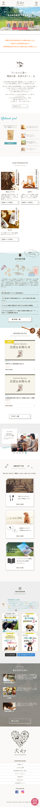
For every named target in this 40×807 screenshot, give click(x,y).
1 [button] (14, 453)
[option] (20, 19)
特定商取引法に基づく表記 (20, 770)
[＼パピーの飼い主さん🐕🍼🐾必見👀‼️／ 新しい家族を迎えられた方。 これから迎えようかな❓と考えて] (29, 642)
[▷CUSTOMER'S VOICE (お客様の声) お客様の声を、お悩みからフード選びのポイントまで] (10, 622)
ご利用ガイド (20, 764)
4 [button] (23, 453)
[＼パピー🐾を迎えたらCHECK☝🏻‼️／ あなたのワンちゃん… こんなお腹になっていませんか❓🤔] (10, 642)
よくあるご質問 (20, 767)
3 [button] (20, 453)
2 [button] (17, 453)
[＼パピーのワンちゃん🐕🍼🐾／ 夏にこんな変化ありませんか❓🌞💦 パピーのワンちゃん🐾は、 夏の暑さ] (29, 622)
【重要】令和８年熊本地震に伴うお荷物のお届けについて (20, 40)
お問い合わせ (20, 780)
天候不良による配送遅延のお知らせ (20, 43)
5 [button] (26, 453)
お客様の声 (20, 777)
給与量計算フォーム (20, 783)
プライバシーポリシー (20, 773)
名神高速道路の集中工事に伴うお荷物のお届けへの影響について (20, 46)
